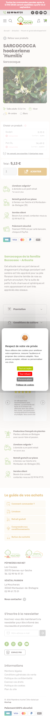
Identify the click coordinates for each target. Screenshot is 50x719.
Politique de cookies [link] (25, 385)
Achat (25, 229)
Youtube (45, 12)
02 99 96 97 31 (15, 12)
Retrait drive (25, 461)
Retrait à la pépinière (25, 202)
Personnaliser (25, 379)
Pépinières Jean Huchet (25, 21)
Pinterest (41, 12)
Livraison (25, 189)
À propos (25, 434)
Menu (5, 20)
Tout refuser (25, 374)
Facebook (32, 12)
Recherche (10, 20)
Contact (25, 474)
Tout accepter (25, 368)
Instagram (36, 12)
